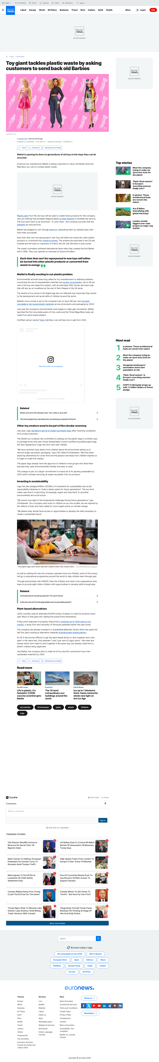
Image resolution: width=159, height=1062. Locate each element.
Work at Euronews (67, 1025)
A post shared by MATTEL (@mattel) (50, 399)
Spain (76, 960)
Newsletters (89, 1013)
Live (153, 10)
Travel (74, 10)
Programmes (22, 1035)
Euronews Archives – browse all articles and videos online (26, 1045)
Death (89, 966)
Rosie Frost (23, 139)
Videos (20, 1032)
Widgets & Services (46, 1025)
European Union (60, 960)
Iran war (71, 972)
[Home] (6, 56)
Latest (23, 10)
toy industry (25, 707)
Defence (89, 960)
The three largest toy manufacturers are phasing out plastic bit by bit (48, 419)
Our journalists (23, 1039)
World (42, 10)
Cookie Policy (65, 1011)
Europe (32, 10)
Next (82, 10)
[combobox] (90, 3)
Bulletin (41, 1005)
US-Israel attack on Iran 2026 (69, 954)
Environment (43, 707)
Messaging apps (45, 1022)
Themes (20, 997)
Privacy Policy (65, 1015)
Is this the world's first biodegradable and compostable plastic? (46, 602)
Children (84, 707)
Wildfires (57, 966)
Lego (22, 713)
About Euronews (66, 1001)
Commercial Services (68, 1005)
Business (64, 10)
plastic (71, 707)
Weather (42, 1008)
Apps (41, 1018)
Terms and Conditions (68, 1008)
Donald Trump (74, 966)
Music (103, 960)
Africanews (43, 1028)
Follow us (42, 1015)
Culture (91, 10)
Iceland (103, 966)
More (62, 997)
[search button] (78, 3)
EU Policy (52, 10)
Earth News (20, 56)
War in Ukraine (95, 954)
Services (42, 997)
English (7, 3)
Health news (22, 687)
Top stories (124, 163)
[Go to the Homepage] (10, 10)
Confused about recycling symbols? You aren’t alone (41, 596)
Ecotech (48, 687)
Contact (63, 1022)
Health (109, 10)
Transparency (65, 1018)
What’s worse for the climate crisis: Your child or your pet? (43, 413)
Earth (100, 10)
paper (58, 707)
